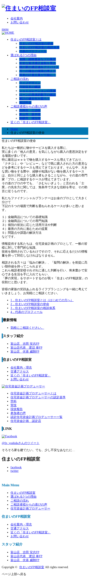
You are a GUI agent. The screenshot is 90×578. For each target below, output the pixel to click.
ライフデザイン (30, 82)
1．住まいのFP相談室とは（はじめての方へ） (42, 300)
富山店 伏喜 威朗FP (24, 351)
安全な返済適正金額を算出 (37, 63)
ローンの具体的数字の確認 (37, 94)
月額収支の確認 (30, 86)
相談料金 (25, 102)
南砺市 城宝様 (30, 118)
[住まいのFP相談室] (29, 8)
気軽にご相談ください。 (27, 327)
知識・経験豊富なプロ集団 (37, 59)
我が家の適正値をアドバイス (39, 67)
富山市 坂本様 (30, 114)
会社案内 (16, 18)
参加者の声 (18, 413)
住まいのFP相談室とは (26, 39)
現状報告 (16, 409)
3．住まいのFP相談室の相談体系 (32, 308)
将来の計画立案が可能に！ (37, 75)
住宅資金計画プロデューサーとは (33, 393)
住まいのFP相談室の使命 (36, 43)
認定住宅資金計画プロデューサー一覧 (36, 417)
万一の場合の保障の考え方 (37, 71)
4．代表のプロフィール (26, 312)
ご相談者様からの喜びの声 (28, 106)
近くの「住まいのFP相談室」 (30, 122)
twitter (14, 471)
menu (5, 29)
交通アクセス (19, 371)
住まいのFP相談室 (22, 492)
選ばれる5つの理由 (23, 55)
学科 (13, 401)
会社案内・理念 (21, 367)
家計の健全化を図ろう (34, 98)
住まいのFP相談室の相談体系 (39, 47)
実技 (13, 405)
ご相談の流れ (19, 79)
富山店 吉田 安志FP (24, 343)
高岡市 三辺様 (30, 110)
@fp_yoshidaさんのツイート (21, 443)
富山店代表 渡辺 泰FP (26, 347)
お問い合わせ (19, 22)
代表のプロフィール (33, 51)
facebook (16, 467)
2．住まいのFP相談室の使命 (29, 304)
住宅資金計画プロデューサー (30, 508)
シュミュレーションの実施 (37, 90)
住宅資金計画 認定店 (25, 421)
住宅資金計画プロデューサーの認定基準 (38, 397)
